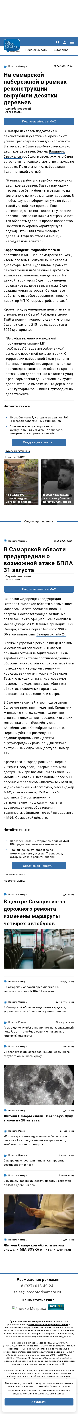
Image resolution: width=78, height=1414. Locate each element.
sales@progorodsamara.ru (37, 1292)
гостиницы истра (15, 874)
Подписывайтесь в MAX (39, 121)
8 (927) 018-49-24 (37, 1286)
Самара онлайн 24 (51, 634)
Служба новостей (18, 108)
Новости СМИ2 (14, 457)
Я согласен (39, 1401)
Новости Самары (17, 66)
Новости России (17, 1022)
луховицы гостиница (17, 451)
